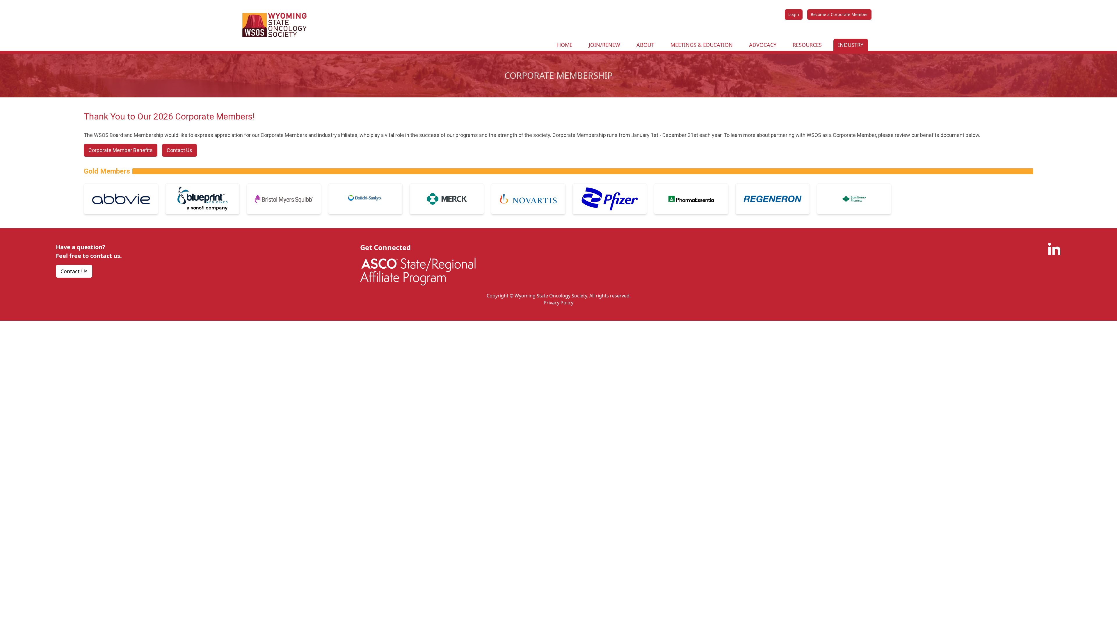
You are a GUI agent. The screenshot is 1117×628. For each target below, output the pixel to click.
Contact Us (179, 150)
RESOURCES (807, 44)
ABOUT (645, 44)
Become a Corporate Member (839, 14)
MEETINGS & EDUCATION (701, 44)
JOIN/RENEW (604, 44)
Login (793, 14)
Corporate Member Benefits (120, 150)
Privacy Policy (558, 302)
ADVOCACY (762, 44)
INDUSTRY (850, 44)
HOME (564, 44)
